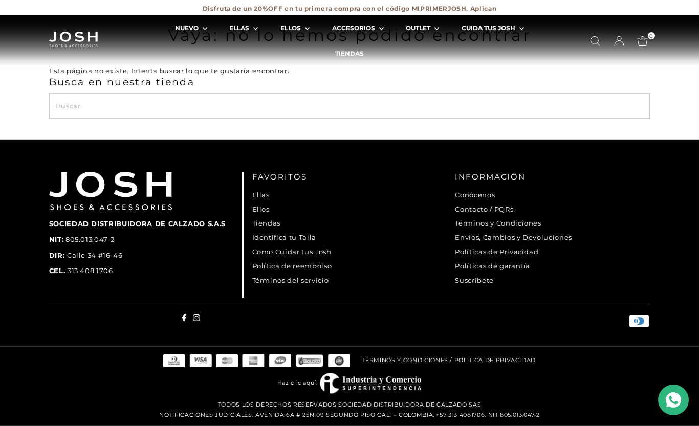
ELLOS (291, 28)
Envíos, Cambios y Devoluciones (513, 237)
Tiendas (266, 223)
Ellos (261, 209)
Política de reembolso (292, 266)
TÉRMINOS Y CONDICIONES (405, 360)
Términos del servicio (290, 280)
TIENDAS (349, 53)
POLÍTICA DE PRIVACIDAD (495, 360)
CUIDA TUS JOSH (489, 28)
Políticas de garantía (492, 266)
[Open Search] (595, 41)
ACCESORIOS (354, 28)
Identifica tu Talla (284, 237)
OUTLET (419, 28)
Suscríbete (474, 280)
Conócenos (475, 195)
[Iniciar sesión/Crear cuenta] (619, 41)
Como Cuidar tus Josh (292, 252)
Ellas (261, 195)
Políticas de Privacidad (496, 252)
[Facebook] (51, 12)
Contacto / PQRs (484, 209)
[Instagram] (58, 12)
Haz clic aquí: (298, 382)
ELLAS (240, 28)
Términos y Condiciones (498, 223)
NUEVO (187, 28)
